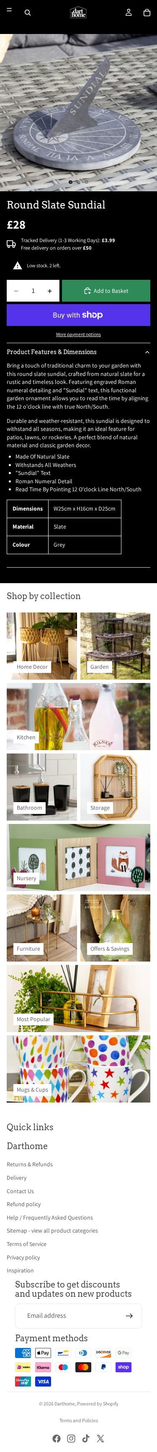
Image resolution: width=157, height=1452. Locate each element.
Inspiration (20, 1270)
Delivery (16, 1177)
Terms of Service (26, 1244)
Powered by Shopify (97, 1403)
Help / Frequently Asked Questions (50, 1217)
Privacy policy (23, 1257)
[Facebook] (56, 1439)
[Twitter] (100, 1439)
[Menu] (9, 9)
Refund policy (24, 1204)
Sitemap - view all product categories (52, 1230)
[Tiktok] (86, 1439)
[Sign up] (129, 1316)
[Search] (27, 12)
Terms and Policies (78, 1420)
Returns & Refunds (30, 1164)
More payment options (78, 334)
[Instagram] (71, 1439)
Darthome (64, 1403)
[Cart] (147, 12)
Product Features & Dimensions (52, 352)
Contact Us (20, 1191)
